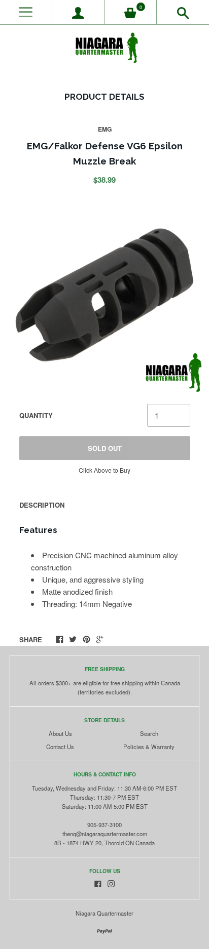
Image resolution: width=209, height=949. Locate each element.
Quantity (36, 415)
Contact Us (60, 746)
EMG (105, 129)
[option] (104, 294)
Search (149, 733)
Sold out (105, 448)
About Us (60, 733)
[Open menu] (26, 12)
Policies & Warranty (149, 746)
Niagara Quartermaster (104, 913)
